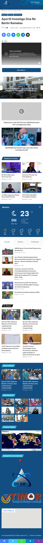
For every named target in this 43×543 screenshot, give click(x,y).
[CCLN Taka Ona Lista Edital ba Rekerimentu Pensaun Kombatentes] (11, 339)
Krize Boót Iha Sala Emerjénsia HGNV (27, 292)
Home (5, 10)
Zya (5, 27)
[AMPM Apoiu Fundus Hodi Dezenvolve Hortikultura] (7, 251)
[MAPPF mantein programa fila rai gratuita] (8, 410)
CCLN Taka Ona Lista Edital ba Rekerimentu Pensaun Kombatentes (11, 348)
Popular (7, 242)
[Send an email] (7, 27)
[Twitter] (9, 35)
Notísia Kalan (17, 10)
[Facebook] (4, 35)
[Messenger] (13, 35)
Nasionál (4, 15)
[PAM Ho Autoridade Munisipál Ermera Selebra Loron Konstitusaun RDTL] (21, 418)
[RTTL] (21, 2)
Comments (35, 242)
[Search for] (42, 7)
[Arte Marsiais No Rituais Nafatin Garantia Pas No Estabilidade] (21, 410)
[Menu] (1, 7)
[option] (21, 88)
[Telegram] (23, 35)
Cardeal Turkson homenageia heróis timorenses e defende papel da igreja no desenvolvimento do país (31, 350)
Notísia (10, 10)
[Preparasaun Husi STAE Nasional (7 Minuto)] (35, 410)
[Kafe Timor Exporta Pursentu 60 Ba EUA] (21, 402)
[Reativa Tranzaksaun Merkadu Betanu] (8, 418)
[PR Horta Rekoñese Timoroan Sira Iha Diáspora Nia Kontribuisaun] (11, 167)
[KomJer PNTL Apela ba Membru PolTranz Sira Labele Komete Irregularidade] (11, 314)
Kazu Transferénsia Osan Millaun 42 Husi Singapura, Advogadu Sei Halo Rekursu (21, 90)
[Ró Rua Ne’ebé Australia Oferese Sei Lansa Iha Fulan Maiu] (8, 402)
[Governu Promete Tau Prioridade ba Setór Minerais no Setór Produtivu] (31, 167)
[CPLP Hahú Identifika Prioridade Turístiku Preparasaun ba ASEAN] (31, 187)
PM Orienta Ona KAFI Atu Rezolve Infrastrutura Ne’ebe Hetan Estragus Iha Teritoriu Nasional (27, 285)
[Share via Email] (28, 35)
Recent (20, 242)
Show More (21, 70)
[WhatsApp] (18, 35)
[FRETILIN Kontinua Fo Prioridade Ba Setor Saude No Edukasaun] (35, 402)
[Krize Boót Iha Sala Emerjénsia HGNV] (7, 295)
